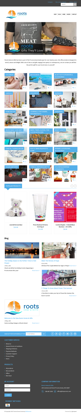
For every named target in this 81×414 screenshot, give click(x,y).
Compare (50, 2)
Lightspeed (74, 411)
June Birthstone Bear (15, 225)
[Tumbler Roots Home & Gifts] (71, 333)
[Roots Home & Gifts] (22, 14)
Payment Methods (11, 351)
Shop (55, 14)
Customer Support (11, 354)
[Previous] (6, 38)
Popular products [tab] (13, 186)
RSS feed (8, 376)
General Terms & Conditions (14, 346)
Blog (59, 14)
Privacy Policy (10, 356)
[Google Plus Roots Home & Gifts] (60, 333)
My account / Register (60, 2)
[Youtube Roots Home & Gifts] (67, 333)
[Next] (75, 38)
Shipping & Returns (11, 349)
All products (9, 368)
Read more (35, 270)
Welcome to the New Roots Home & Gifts (18, 318)
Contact (74, 14)
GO (75, 4)
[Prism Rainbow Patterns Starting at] (40, 207)
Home (64, 14)
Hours (68, 14)
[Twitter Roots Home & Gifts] (56, 333)
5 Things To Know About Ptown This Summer (56, 288)
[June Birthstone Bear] (16, 207)
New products (10, 371)
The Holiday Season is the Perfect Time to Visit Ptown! (20, 262)
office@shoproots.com (64, 391)
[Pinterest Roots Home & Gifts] (63, 333)
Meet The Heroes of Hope (50, 261)
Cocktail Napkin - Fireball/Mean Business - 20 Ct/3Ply (65, 226)
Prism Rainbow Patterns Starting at (40, 226)
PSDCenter (28, 411)
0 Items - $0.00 (73, 2)
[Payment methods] (7, 405)
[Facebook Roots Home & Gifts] (52, 333)
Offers (8, 373)
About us (8, 344)
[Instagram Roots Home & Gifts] (75, 333)
